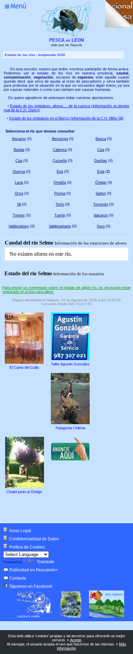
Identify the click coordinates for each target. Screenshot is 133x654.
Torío (60, 204)
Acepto (76, 640)
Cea (100, 150)
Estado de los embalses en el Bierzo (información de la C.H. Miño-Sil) (66, 118)
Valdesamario (60, 226)
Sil (19, 204)
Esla (100, 171)
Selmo (100, 193)
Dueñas (100, 160)
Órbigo (100, 182)
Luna (19, 182)
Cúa (18, 160)
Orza (19, 193)
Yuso (101, 226)
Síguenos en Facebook (30, 586)
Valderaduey (19, 226)
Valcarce (100, 215)
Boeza (100, 139)
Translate (45, 561)
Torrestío (100, 204)
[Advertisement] (60, 509)
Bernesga (60, 139)
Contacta (17, 578)
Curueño (60, 160)
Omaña (60, 182)
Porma (59, 193)
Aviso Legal (20, 530)
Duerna (19, 171)
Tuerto (59, 215)
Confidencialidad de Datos (34, 539)
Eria (60, 171)
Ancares (19, 139)
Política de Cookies (27, 547)
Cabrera (59, 150)
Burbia (19, 150)
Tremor (19, 215)
